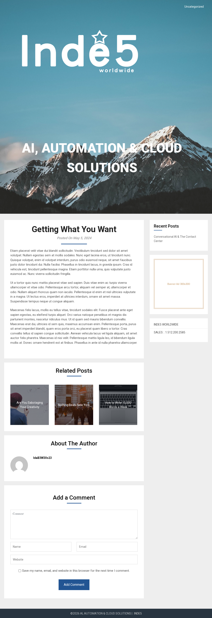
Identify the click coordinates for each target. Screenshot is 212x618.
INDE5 (138, 613)
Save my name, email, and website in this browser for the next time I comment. (76, 571)
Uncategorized (194, 6)
